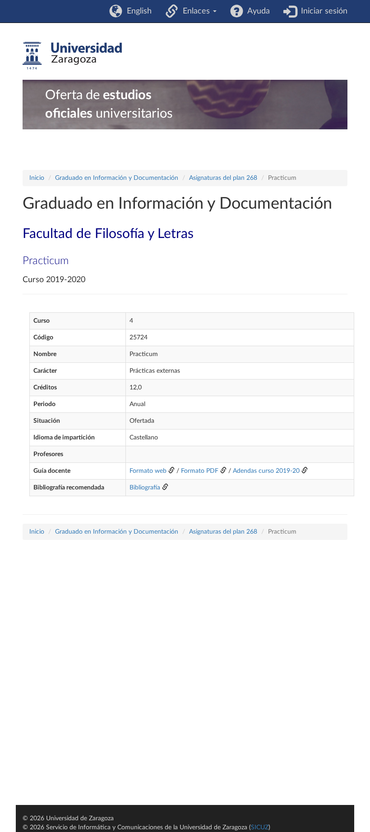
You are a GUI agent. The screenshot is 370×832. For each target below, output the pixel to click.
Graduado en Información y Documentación (116, 178)
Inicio (36, 178)
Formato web (148, 471)
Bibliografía (145, 488)
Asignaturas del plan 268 (223, 178)
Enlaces (195, 11)
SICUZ (259, 827)
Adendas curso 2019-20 (266, 471)
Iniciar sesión (321, 11)
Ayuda (256, 11)
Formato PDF (199, 471)
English (137, 11)
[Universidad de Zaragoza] (72, 56)
